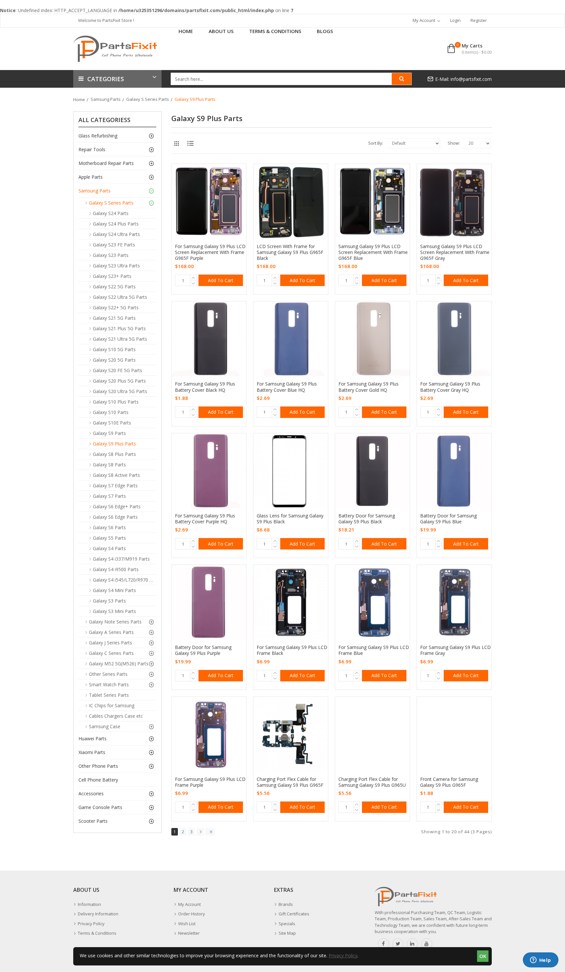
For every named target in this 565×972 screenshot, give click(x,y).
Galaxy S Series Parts (147, 99)
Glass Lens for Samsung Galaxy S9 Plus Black (290, 519)
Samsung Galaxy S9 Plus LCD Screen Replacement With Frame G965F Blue (373, 252)
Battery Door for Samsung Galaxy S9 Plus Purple (203, 650)
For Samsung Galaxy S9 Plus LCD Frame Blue (373, 650)
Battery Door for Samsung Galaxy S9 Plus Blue (448, 519)
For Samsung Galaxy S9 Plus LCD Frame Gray (455, 650)
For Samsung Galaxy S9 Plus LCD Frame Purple (210, 782)
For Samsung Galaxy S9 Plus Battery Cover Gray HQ (450, 387)
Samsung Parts (106, 99)
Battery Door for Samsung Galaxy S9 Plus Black (366, 519)
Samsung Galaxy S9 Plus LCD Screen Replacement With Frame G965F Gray (454, 252)
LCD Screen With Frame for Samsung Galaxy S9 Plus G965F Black (290, 252)
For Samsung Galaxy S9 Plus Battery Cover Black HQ (205, 387)
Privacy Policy (343, 955)
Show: (454, 143)
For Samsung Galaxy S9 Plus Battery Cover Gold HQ (368, 387)
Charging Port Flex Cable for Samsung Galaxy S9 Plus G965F (290, 782)
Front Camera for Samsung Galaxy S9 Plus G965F (449, 782)
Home (79, 99)
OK (482, 956)
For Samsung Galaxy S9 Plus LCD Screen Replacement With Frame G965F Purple (210, 252)
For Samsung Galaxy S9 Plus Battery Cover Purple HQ (205, 519)
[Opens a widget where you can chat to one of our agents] (540, 960)
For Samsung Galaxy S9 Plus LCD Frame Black (292, 650)
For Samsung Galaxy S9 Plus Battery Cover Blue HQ (287, 387)
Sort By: (375, 143)
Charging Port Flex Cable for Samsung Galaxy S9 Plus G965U (372, 782)
